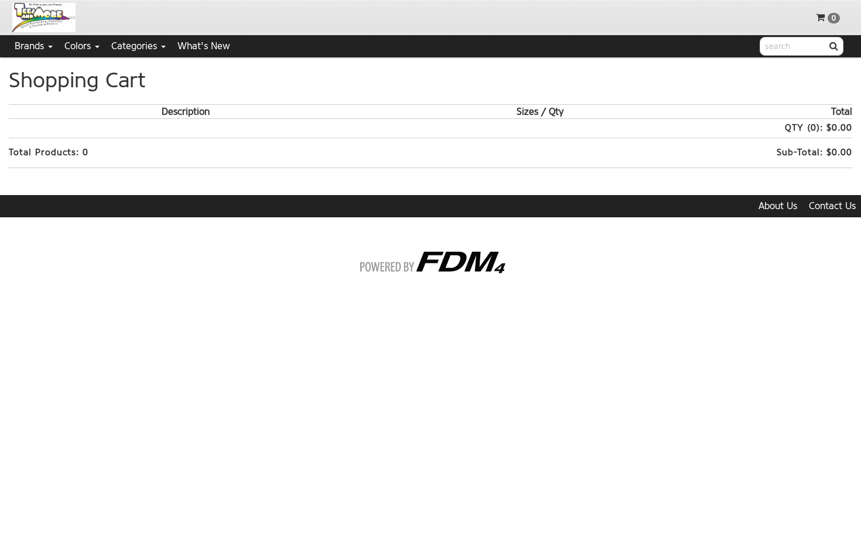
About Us (777, 206)
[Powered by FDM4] (431, 260)
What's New (203, 46)
